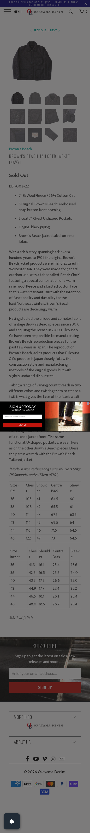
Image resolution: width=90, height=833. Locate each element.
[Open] (12, 821)
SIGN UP (22, 425)
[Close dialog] (88, 403)
